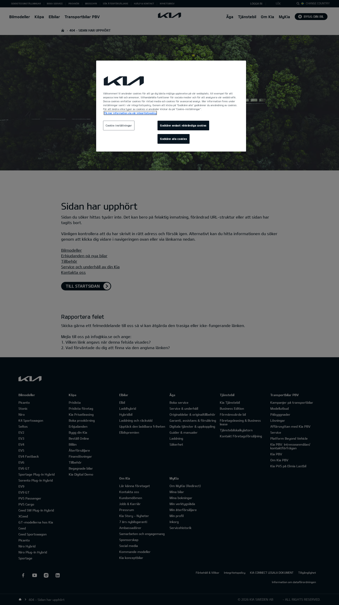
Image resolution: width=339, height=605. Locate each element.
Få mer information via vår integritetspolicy (130, 112)
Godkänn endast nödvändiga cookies (183, 125)
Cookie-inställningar (119, 125)
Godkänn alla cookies (173, 138)
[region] (171, 106)
